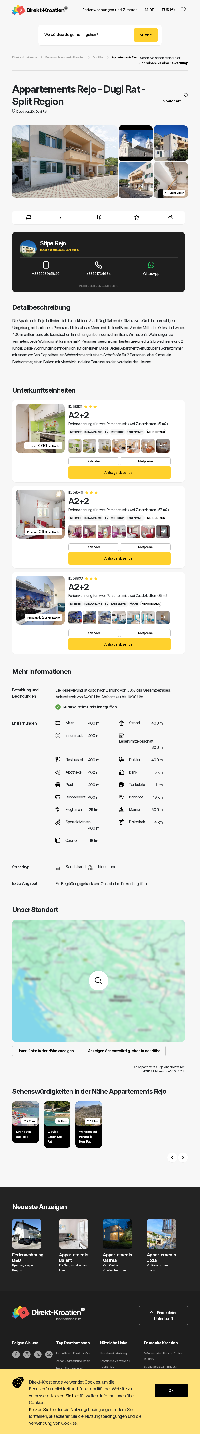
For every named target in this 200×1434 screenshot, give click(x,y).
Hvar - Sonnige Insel (69, 1368)
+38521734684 (98, 274)
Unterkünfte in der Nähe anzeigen (45, 1050)
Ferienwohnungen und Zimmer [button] (109, 9)
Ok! (171, 1390)
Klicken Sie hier (65, 1395)
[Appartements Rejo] (65, 162)
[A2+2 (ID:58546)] (75, 531)
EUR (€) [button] (168, 9)
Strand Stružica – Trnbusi (160, 1366)
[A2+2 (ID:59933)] (75, 617)
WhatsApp (151, 274)
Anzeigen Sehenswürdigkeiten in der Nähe (124, 1050)
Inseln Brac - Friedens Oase (74, 1353)
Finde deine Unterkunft (166, 1315)
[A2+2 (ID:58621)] (75, 446)
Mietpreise (145, 461)
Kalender (93, 461)
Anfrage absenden (119, 472)
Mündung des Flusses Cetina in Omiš (163, 1356)
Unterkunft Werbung (113, 1353)
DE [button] (152, 9)
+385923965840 (46, 274)
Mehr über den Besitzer (97, 286)
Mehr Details (156, 432)
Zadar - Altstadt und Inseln (73, 1361)
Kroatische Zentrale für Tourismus (115, 1363)
